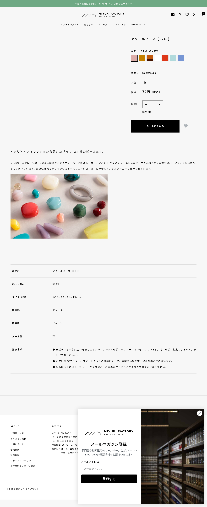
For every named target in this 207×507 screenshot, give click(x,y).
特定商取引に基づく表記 (23, 466)
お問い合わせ (17, 444)
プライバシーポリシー (22, 460)
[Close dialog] (199, 413)
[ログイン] (194, 14)
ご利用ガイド (17, 433)
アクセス (102, 24)
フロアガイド (119, 24)
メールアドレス (90, 462)
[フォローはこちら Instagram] (172, 14)
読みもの (88, 24)
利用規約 (15, 455)
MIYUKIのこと (138, 24)
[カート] (201, 14)
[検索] (180, 14)
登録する (109, 479)
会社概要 (15, 449)
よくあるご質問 (19, 438)
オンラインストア (70, 24)
